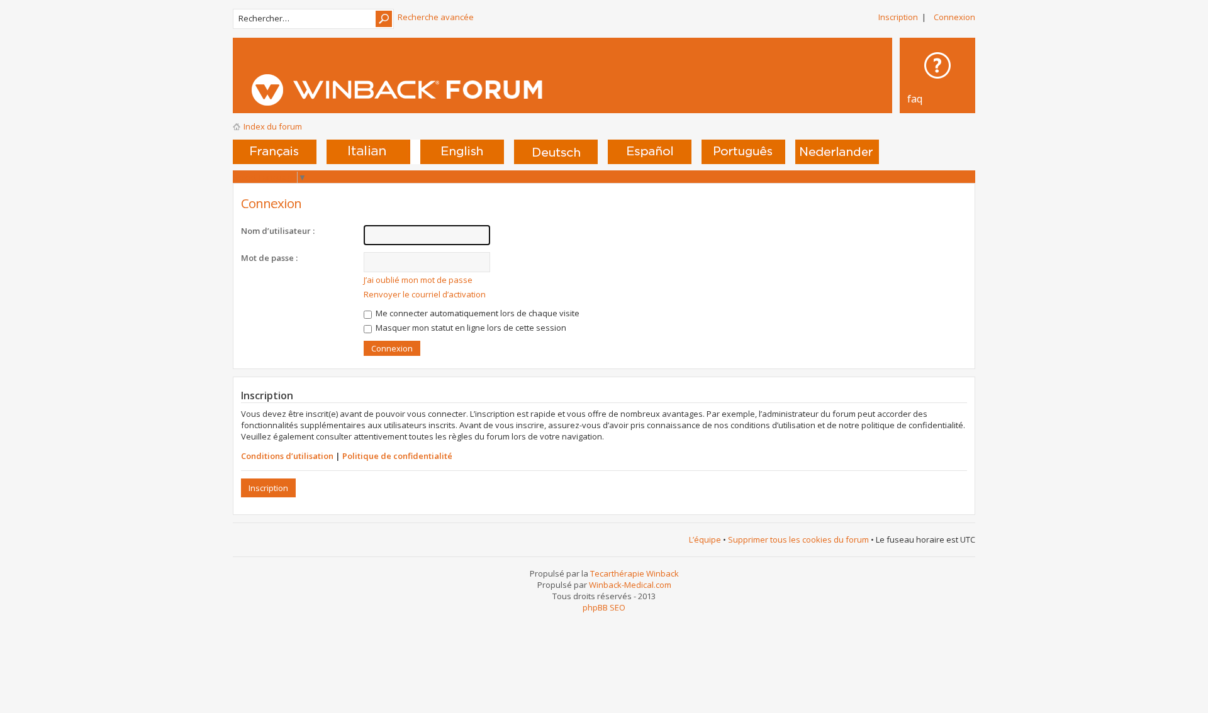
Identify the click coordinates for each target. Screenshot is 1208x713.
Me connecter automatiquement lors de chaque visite (476, 313)
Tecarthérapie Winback (634, 573)
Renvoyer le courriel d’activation (425, 294)
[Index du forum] (460, 90)
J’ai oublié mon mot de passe (418, 279)
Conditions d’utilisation (287, 456)
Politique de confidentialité (397, 456)
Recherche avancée (436, 17)
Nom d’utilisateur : (278, 230)
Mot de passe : (269, 257)
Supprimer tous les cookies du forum (798, 539)
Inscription (898, 17)
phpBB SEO (604, 607)
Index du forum (272, 126)
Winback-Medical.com (630, 584)
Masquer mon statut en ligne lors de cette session (470, 327)
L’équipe (705, 539)
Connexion (954, 17)
